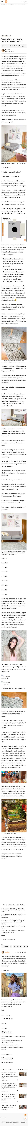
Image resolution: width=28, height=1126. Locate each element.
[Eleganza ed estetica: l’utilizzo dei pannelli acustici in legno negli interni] (23, 1096)
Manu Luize (7, 49)
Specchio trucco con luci (6, 1060)
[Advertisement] (14, 20)
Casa (10, 35)
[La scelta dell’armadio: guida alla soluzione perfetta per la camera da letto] (23, 1074)
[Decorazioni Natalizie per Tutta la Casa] (23, 1107)
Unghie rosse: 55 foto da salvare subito (10, 1045)
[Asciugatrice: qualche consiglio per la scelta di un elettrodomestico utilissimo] (23, 1085)
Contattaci (3, 1023)
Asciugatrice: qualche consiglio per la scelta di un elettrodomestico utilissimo (13, 916)
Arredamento (4, 35)
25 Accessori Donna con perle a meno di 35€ (11, 1040)
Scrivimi (3, 1010)
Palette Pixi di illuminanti (7, 1062)
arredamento (11, 939)
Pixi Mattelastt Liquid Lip (7, 1058)
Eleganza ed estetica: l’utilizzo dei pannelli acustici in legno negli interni (12, 922)
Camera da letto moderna (7, 1034)
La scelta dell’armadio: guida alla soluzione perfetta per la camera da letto (13, 910)
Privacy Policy (21, 1121)
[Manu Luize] (6, 1)
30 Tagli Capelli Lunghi (6, 1032)
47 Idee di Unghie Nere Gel (7, 1043)
